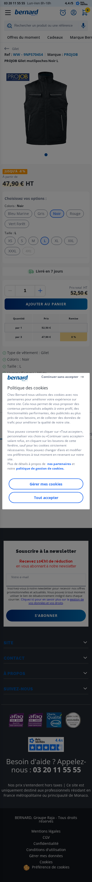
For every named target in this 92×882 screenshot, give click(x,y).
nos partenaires (59, 463)
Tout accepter (46, 497)
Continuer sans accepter (59, 377)
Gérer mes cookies (46, 483)
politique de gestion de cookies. (40, 468)
